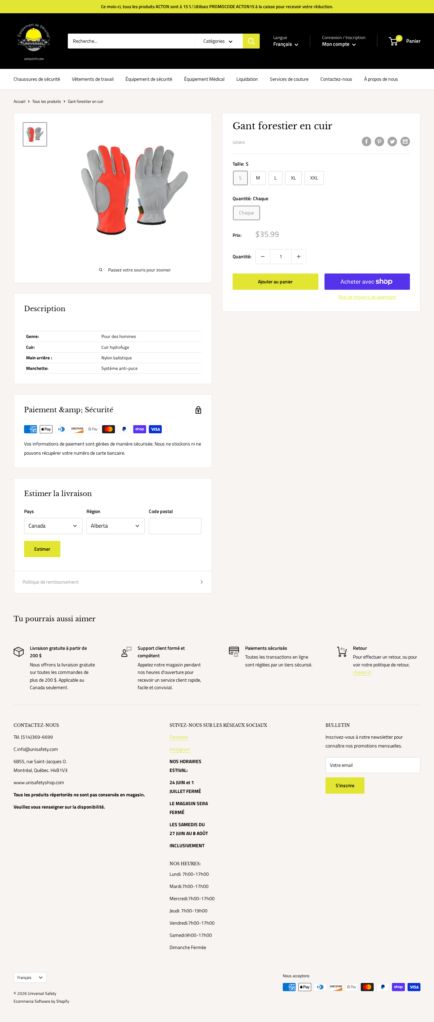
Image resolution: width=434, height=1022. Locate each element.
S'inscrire (345, 785)
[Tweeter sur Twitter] (392, 142)
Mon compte (336, 44)
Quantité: (242, 256)
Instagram (180, 749)
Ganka (239, 142)
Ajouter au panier (275, 281)
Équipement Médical (204, 78)
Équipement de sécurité (148, 78)
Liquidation (247, 78)
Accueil (19, 101)
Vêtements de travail (93, 78)
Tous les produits (46, 101)
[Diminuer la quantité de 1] (263, 256)
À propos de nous (381, 78)
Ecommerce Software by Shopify (41, 1001)
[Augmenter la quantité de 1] (299, 256)
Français (24, 977)
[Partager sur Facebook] (366, 142)
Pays (29, 511)
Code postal (161, 511)
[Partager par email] (405, 142)
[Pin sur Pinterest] (379, 142)
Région (93, 511)
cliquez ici (362, 672)
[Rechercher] (251, 41)
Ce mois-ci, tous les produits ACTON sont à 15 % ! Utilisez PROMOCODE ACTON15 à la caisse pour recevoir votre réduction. (217, 6)
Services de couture (289, 78)
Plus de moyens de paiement (367, 296)
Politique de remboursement (50, 581)
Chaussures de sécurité (37, 78)
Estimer (42, 548)
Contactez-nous (336, 78)
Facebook (179, 736)
